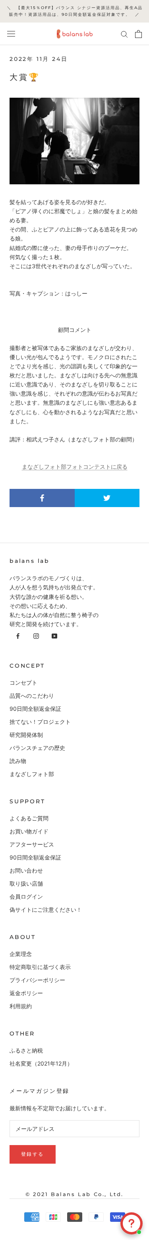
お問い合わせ (26, 870)
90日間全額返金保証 (35, 708)
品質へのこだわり (32, 695)
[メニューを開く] (11, 34)
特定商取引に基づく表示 (40, 967)
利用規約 (21, 1006)
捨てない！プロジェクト (40, 721)
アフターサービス (32, 844)
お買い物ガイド (29, 831)
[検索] (124, 33)
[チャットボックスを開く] (131, 1223)
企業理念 (21, 953)
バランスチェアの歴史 (37, 747)
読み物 (18, 760)
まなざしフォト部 (32, 774)
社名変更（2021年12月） (41, 1063)
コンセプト (23, 682)
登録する (32, 1154)
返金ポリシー (26, 993)
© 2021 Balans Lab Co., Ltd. (74, 1194)
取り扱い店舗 (26, 883)
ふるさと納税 (26, 1050)
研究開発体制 (26, 734)
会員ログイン (26, 896)
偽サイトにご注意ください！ (46, 909)
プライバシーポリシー (37, 980)
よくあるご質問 (29, 818)
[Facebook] (18, 635)
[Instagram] (36, 635)
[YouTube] (54, 635)
